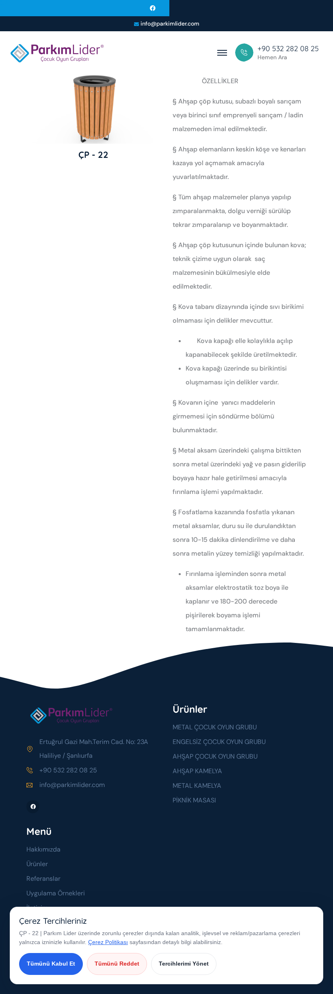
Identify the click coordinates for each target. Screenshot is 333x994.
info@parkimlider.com (170, 23)
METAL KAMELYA (197, 785)
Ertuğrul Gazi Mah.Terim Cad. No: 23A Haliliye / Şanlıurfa (93, 748)
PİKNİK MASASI (194, 800)
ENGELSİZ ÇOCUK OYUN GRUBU (219, 741)
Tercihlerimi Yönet (184, 963)
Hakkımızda (43, 849)
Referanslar (43, 878)
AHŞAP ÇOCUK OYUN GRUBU (215, 756)
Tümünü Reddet (117, 963)
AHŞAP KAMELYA (197, 771)
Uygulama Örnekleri (55, 893)
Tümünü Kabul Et (51, 963)
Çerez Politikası (108, 942)
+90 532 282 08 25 (68, 770)
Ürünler (37, 864)
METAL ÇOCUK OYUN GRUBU (215, 727)
